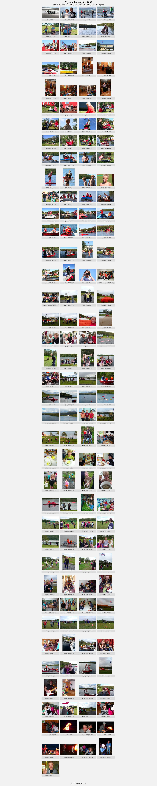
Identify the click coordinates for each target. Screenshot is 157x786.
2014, (63, 5)
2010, (80, 5)
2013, (68, 5)
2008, (89, 5)
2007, (93, 5)
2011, (76, 5)
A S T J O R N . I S (78, 784)
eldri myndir (99, 5)
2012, (72, 5)
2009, (85, 5)
